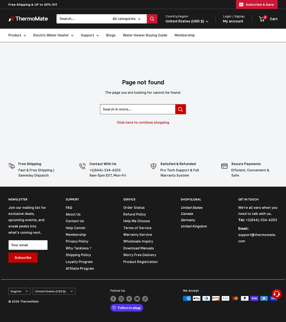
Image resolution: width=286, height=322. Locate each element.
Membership (185, 35)
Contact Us (75, 221)
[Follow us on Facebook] (113, 299)
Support (87, 35)
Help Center (76, 228)
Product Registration (140, 262)
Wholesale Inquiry (138, 241)
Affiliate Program (80, 268)
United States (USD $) (50, 291)
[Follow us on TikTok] (145, 299)
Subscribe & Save (260, 4)
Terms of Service (137, 228)
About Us (73, 214)
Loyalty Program (79, 262)
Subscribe (23, 257)
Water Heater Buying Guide (145, 35)
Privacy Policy (77, 241)
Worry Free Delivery (139, 255)
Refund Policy (134, 214)
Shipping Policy (78, 255)
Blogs (111, 35)
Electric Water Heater (51, 35)
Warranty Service (137, 234)
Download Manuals (138, 248)
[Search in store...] (180, 109)
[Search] (152, 18)
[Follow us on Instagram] (121, 299)
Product (14, 35)
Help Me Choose (136, 221)
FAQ (69, 207)
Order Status (134, 207)
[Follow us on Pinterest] (129, 299)
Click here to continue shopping (143, 122)
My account (233, 21)
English (16, 291)
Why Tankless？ (79, 248)
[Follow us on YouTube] (137, 299)
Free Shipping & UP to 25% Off (32, 4)
